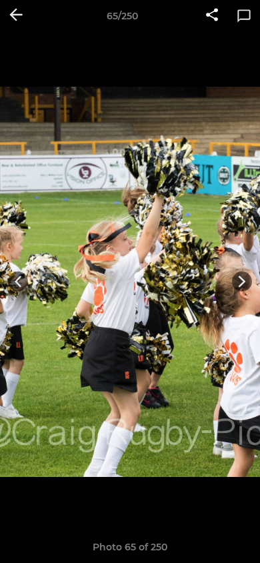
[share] (212, 16)
